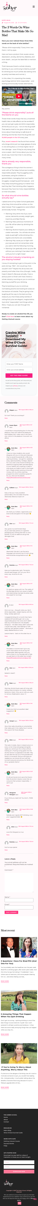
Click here (10, 316)
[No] (35, 1199)
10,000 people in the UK (11, 137)
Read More (5, 981)
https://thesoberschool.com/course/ (18, 477)
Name (7, 897)
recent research (12, 141)
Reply (6, 418)
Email (7, 904)
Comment (9, 870)
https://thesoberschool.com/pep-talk (18, 658)
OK (19, 1203)
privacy (15, 385)
